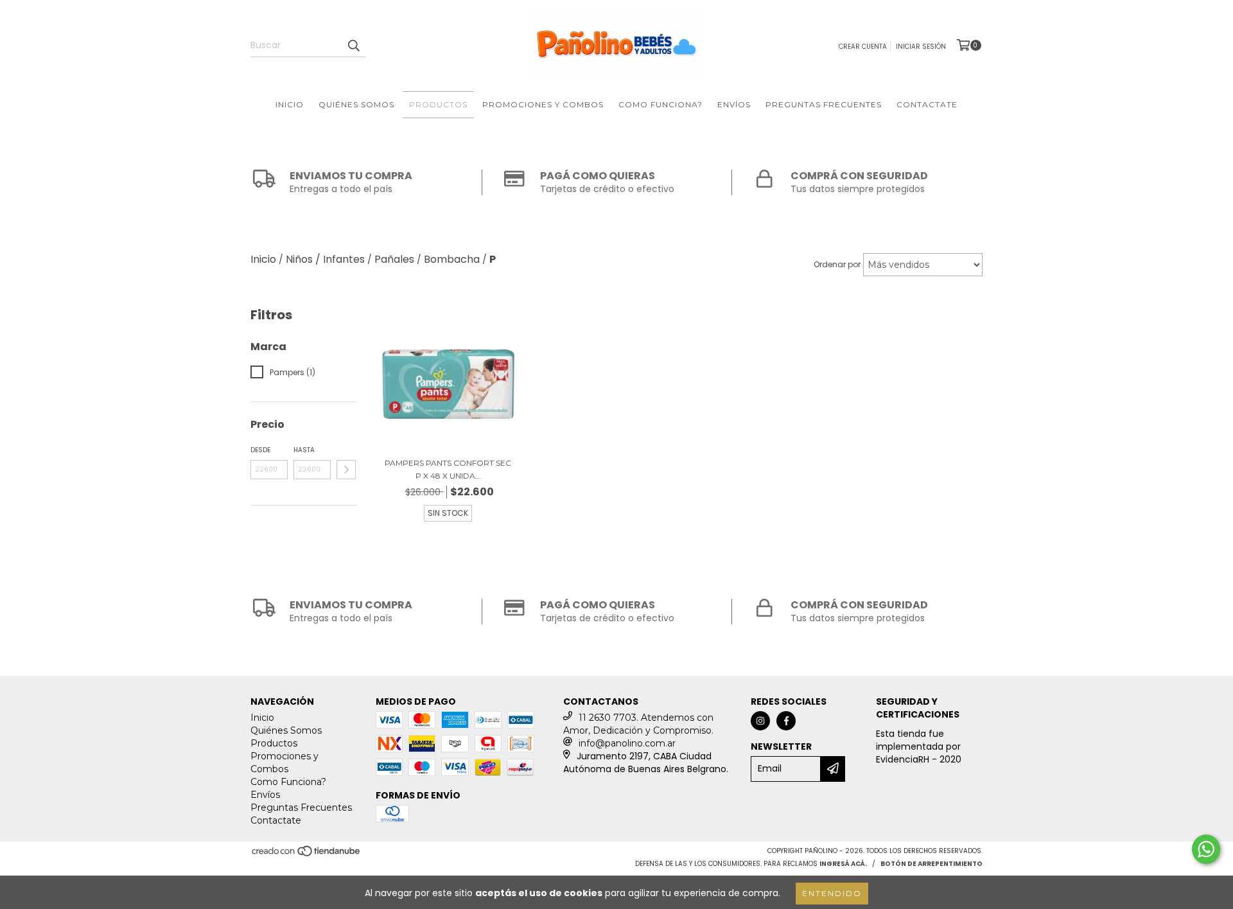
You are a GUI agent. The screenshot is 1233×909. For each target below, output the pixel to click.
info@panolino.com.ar (627, 743)
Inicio (289, 104)
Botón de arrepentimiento (931, 864)
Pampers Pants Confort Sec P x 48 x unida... (448, 469)
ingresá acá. (843, 864)
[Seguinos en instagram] (760, 720)
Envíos (734, 104)
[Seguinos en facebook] (786, 720)
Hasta (304, 450)
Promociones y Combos (543, 104)
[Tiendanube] (306, 855)
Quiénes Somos (356, 104)
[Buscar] (353, 45)
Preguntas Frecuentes (823, 104)
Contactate (927, 104)
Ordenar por (837, 264)
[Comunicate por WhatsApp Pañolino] (1206, 849)
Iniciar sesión (921, 46)
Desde (260, 450)
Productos (438, 104)
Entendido (832, 893)
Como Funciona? (660, 104)
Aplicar (346, 469)
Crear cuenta (863, 46)
